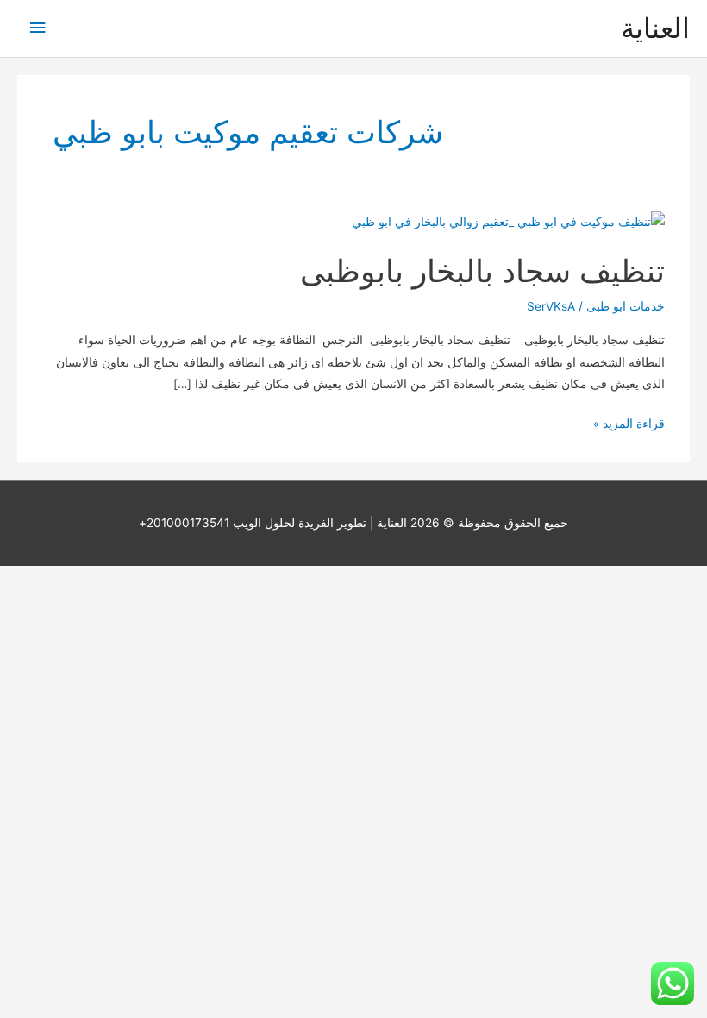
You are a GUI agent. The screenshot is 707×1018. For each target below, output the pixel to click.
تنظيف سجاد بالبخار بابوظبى (482, 271)
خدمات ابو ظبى (625, 306)
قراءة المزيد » (629, 425)
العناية (655, 28)
